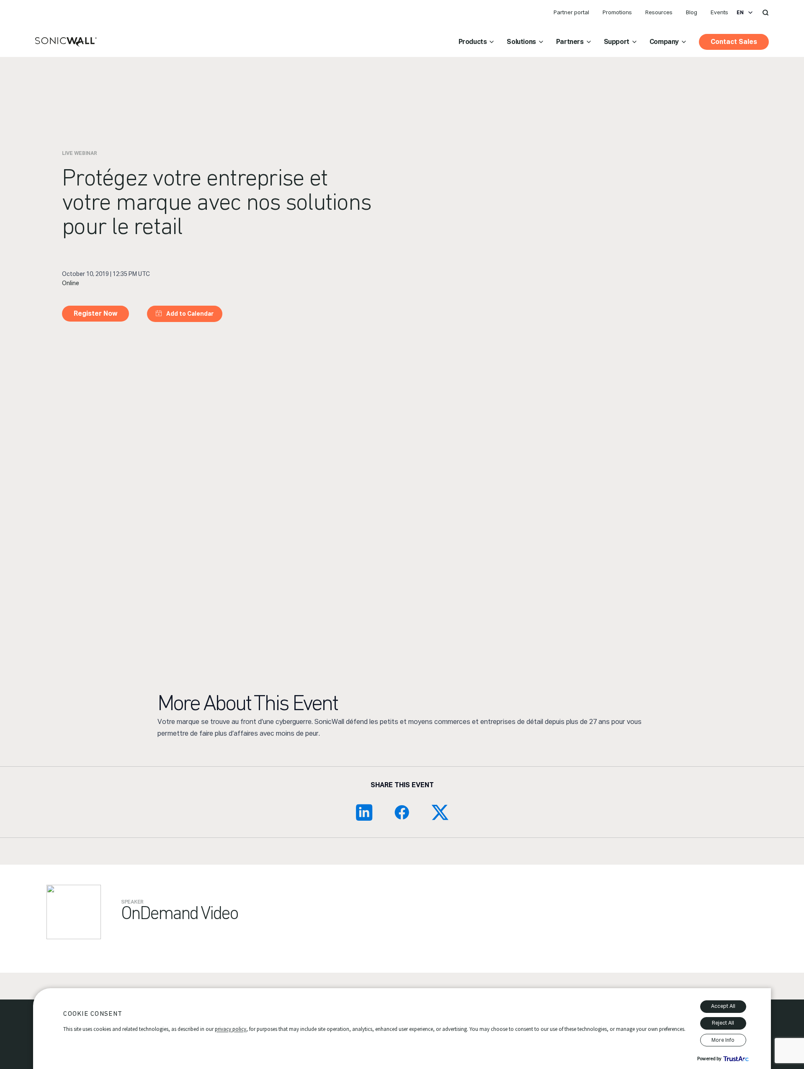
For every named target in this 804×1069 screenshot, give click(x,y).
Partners (570, 42)
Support (616, 42)
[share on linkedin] (364, 812)
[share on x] (439, 812)
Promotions (617, 12)
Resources (659, 12)
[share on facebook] (402, 812)
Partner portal (571, 12)
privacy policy (230, 1029)
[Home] (66, 42)
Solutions (521, 42)
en (740, 12)
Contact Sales (734, 42)
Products (473, 42)
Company (664, 42)
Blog (691, 12)
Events (719, 12)
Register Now (95, 313)
